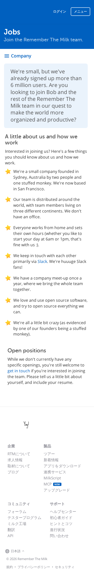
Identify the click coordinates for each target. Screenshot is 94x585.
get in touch (19, 371)
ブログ (13, 471)
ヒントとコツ (61, 523)
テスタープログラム (24, 517)
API (10, 535)
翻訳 (11, 529)
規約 (9, 567)
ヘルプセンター (63, 511)
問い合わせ (59, 535)
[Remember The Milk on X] (39, 551)
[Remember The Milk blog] (46, 551)
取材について (19, 465)
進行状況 (57, 529)
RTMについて (19, 453)
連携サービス (55, 471)
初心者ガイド (61, 517)
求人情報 (15, 459)
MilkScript (52, 477)
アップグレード (57, 489)
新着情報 (51, 459)
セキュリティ (64, 567)
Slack (42, 261)
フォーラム (17, 511)
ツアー (49, 453)
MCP (52, 483)
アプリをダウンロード (62, 465)
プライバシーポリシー (34, 567)
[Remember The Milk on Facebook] (32, 551)
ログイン (59, 11)
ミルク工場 (17, 523)
